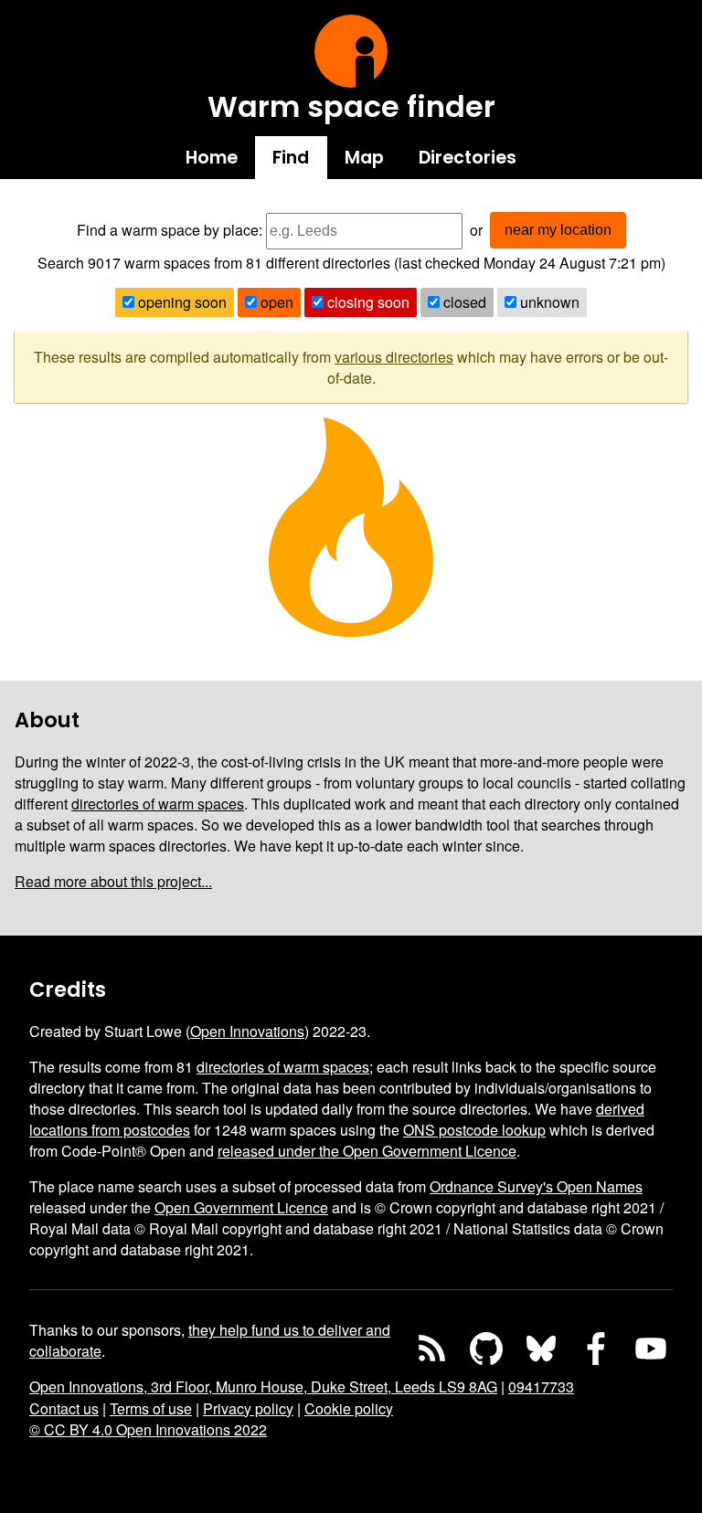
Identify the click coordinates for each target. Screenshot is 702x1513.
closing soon (367, 301)
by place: (233, 229)
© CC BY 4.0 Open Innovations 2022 (148, 1429)
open (275, 301)
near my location (558, 230)
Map (364, 157)
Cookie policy (348, 1408)
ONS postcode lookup (474, 1129)
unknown (548, 301)
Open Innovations (247, 1031)
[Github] (486, 1348)
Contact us (64, 1408)
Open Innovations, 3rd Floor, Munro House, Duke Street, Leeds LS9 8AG (263, 1386)
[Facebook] (596, 1348)
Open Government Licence (241, 1207)
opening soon (180, 301)
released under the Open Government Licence (367, 1150)
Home (212, 157)
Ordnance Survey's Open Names (536, 1186)
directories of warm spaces (157, 803)
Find (290, 157)
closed (463, 301)
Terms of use (151, 1408)
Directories (467, 157)
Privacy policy (248, 1408)
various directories (394, 356)
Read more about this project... (113, 881)
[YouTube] (651, 1348)
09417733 (541, 1386)
